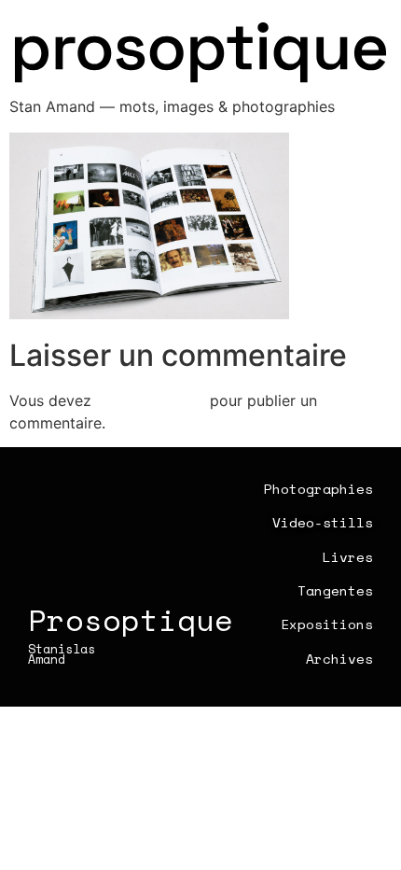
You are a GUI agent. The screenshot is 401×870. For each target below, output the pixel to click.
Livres (348, 557)
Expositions (327, 624)
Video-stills (322, 522)
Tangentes (335, 590)
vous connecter (150, 400)
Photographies (318, 488)
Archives (339, 658)
